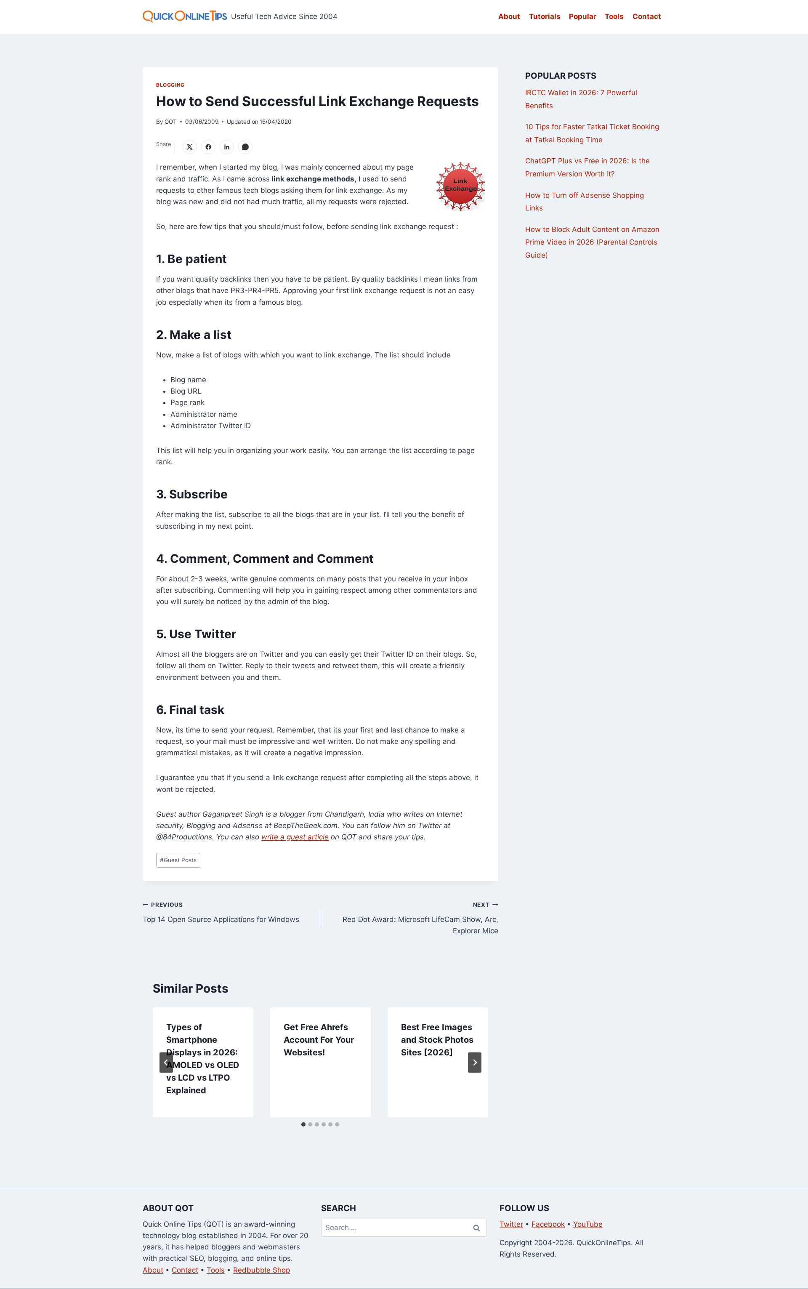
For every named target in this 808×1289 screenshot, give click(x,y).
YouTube (588, 1224)
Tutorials (545, 16)
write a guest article (295, 837)
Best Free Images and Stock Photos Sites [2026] (437, 1039)
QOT (171, 121)
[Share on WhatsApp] (245, 147)
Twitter (511, 1224)
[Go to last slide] (166, 1062)
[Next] (474, 1062)
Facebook (548, 1224)
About (509, 16)
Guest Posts (178, 860)
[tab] (303, 1124)
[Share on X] (190, 147)
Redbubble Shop (261, 1270)
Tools (614, 16)
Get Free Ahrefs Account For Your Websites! (319, 1039)
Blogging (170, 85)
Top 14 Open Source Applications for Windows (221, 912)
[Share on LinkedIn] (227, 147)
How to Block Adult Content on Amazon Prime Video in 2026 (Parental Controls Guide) (592, 242)
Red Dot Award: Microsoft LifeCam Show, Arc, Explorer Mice (420, 918)
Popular (582, 16)
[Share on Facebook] (208, 147)
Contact (647, 16)
